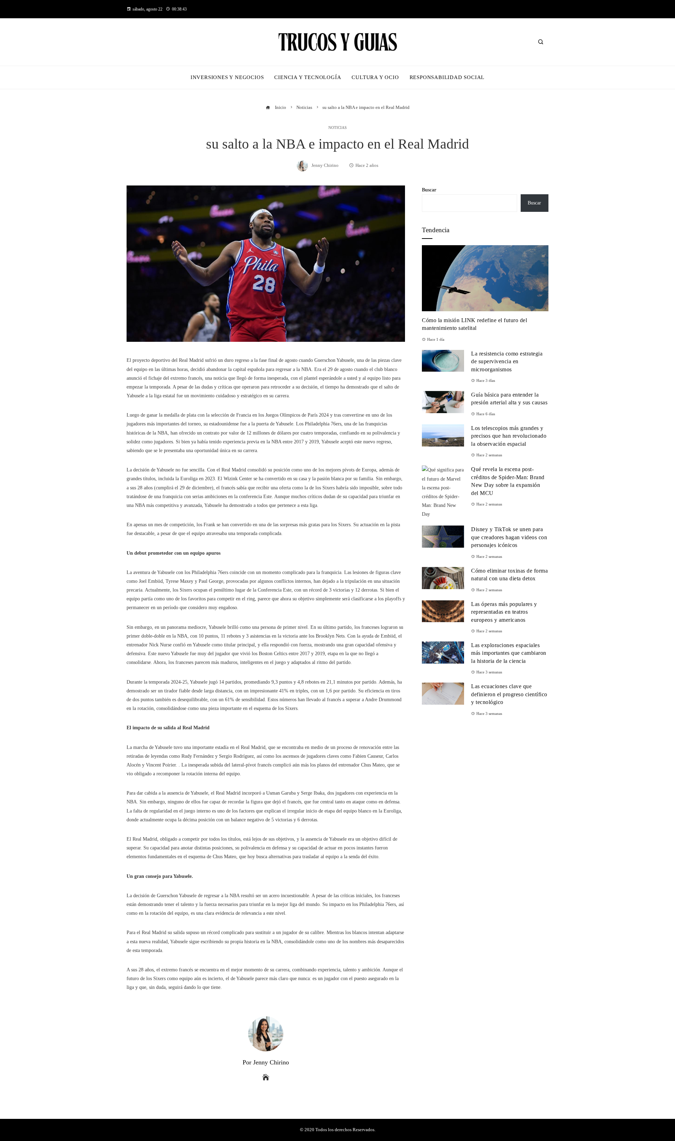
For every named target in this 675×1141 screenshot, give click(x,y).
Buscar (429, 190)
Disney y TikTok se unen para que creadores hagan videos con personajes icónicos (509, 537)
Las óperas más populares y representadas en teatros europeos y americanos (504, 612)
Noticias (337, 128)
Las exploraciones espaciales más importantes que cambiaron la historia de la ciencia (508, 653)
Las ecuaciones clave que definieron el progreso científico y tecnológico (509, 694)
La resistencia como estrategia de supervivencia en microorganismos (506, 361)
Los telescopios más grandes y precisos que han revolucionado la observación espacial (508, 436)
